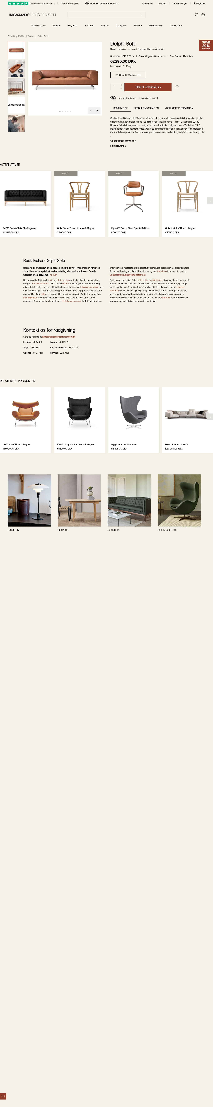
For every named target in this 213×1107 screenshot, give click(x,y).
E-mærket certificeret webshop (104, 3)
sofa (50, 280)
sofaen (65, 283)
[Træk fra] (121, 88)
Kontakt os (162, 271)
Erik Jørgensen (63, 280)
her (55, 275)
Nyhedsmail (147, 3)
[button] (16, 50)
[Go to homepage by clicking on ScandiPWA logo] (32, 15)
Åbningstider (199, 3)
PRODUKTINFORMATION (146, 108)
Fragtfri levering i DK (70, 3)
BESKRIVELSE (121, 108)
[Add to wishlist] (177, 86)
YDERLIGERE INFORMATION (179, 108)
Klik (51, 275)
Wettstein (165, 297)
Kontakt (162, 3)
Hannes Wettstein (40, 283)
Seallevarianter (129, 75)
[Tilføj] (121, 85)
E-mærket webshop (127, 98)
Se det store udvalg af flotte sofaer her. (128, 275)
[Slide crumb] (60, 111)
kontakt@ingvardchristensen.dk (58, 337)
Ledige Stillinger (180, 3)
